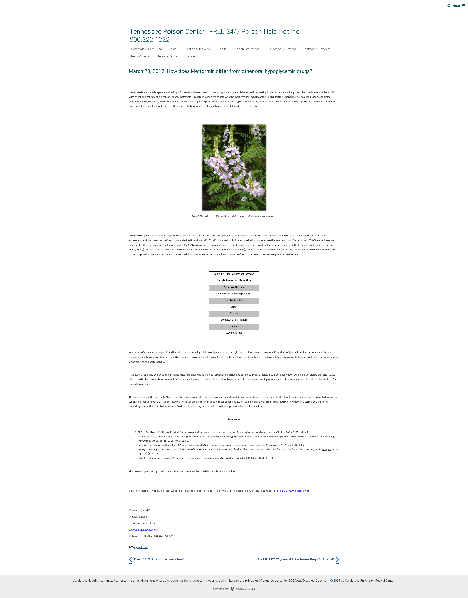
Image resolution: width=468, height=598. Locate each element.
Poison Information (247, 49)
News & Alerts (140, 56)
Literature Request (168, 56)
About (222, 49)
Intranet (191, 56)
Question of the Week (197, 49)
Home (173, 49)
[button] (229, 49)
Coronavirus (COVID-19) (146, 49)
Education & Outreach (282, 49)
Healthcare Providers (316, 49)
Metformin (142, 547)
